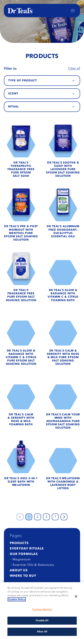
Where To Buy (23, 575)
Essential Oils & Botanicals (33, 565)
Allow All (42, 631)
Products (19, 543)
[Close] (76, 596)
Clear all (74, 68)
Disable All (42, 620)
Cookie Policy (16, 599)
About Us (19, 570)
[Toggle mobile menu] (73, 10)
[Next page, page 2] (64, 517)
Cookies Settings (42, 609)
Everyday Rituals (27, 548)
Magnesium (22, 559)
